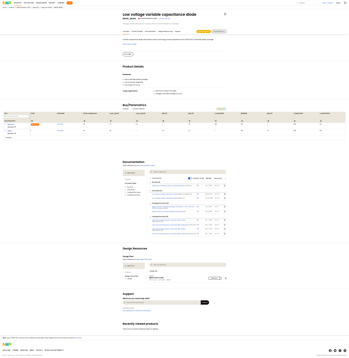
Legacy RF (36, 7)
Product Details (137, 31)
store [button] (70, 3)
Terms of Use (11, 355)
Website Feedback (37, 355)
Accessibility (27, 355)
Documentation (150, 31)
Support (178, 31)
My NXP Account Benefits (54, 350)
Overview (126, 31)
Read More (78, 338)
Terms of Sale (19, 355)
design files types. (145, 259)
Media (32, 350)
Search (205, 302)
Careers (15, 350)
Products (11, 7)
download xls (221, 109)
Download (214, 278)
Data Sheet (11, 127)
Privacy (5, 355)
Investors (24, 350)
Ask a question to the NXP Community (136, 311)
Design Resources (164, 31)
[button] (338, 3)
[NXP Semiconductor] (7, 3)
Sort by (208, 178)
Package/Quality (219, 31)
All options (35, 124)
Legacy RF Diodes (46, 7)
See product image (129, 44)
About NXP (7, 350)
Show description (9, 121)
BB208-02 (11, 124)
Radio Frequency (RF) (23, 7)
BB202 (10, 131)
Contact (39, 350)
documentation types (147, 165)
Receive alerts (163, 18)
